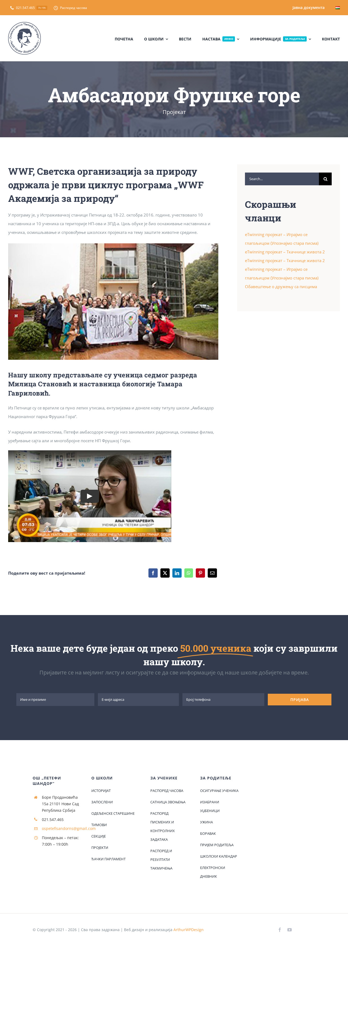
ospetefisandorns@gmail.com (69, 828)
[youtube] (289, 930)
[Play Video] (89, 495)
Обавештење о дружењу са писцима (281, 286)
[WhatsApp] (188, 573)
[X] (165, 573)
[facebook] (280, 930)
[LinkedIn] (177, 573)
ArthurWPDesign (188, 929)
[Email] (212, 573)
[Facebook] (153, 573)
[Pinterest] (200, 573)
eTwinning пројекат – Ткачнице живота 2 (285, 251)
